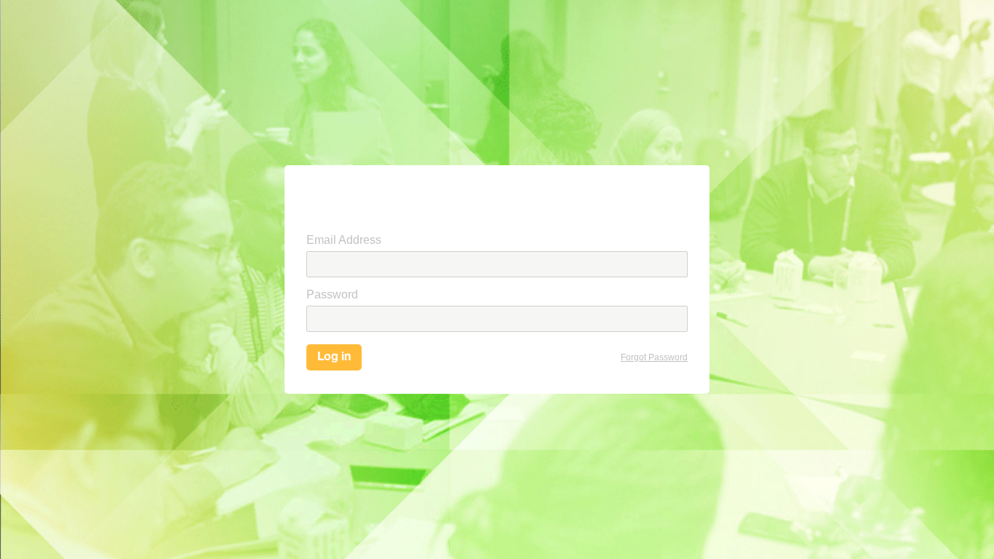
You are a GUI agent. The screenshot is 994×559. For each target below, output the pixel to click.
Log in (334, 357)
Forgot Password (654, 357)
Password (332, 294)
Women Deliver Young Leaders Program (352, 199)
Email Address (343, 240)
